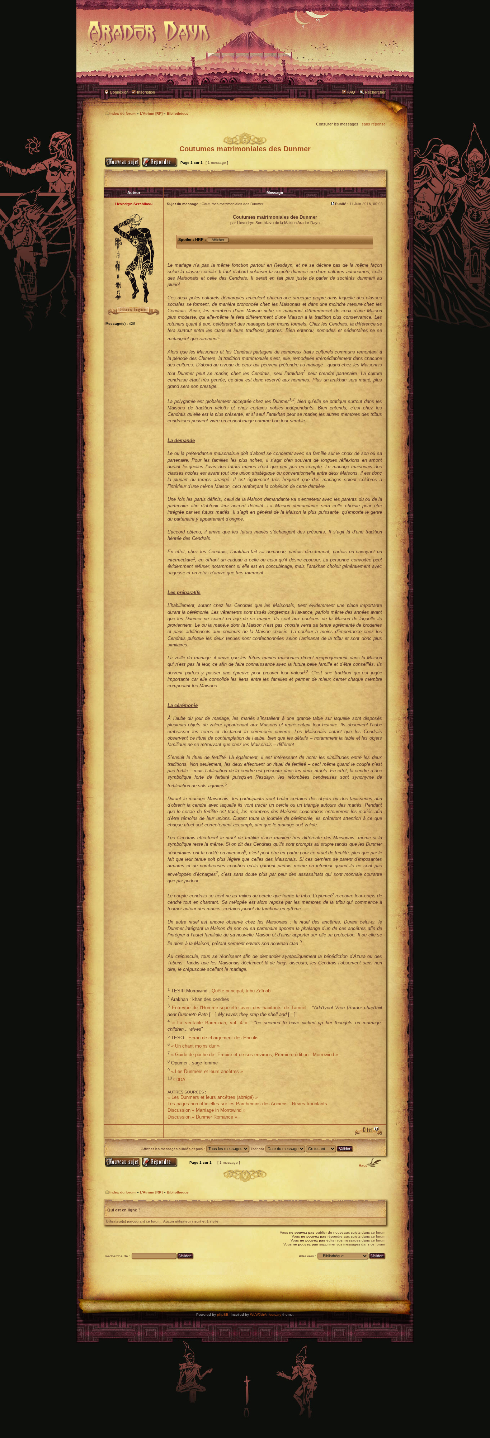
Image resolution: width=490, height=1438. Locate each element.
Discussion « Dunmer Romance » (202, 1117)
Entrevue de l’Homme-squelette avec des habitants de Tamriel (239, 1007)
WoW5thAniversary (265, 1314)
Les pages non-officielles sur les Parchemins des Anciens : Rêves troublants (247, 1103)
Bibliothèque (178, 113)
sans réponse (374, 124)
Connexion (119, 92)
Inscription (146, 92)
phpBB (222, 1314)
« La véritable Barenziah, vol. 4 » (210, 1022)
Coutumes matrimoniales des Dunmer (245, 149)
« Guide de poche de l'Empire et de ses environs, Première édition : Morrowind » (254, 1054)
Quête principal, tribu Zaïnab (241, 990)
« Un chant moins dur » (195, 1046)
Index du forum (122, 113)
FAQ (351, 92)
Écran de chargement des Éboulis (223, 1037)
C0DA (179, 1080)
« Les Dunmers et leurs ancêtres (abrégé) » (213, 1097)
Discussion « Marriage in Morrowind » (206, 1110)
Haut (363, 1165)
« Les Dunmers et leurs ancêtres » (207, 1071)
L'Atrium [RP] (151, 113)
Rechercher (375, 92)
